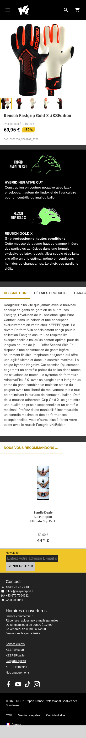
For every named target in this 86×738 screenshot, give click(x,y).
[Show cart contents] (77, 10)
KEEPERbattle (15, 655)
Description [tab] (15, 293)
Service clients (15, 644)
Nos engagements (18, 672)
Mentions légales (29, 715)
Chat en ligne (14, 600)
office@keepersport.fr (19, 591)
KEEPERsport (15, 649)
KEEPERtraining (16, 667)
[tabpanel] (43, 367)
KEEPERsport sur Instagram (37, 684)
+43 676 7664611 (17, 595)
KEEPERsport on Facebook (9, 684)
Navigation (7, 10)
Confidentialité (55, 715)
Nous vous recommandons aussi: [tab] (31, 448)
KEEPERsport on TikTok (27, 684)
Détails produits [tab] (50, 293)
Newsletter (13, 552)
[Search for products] (66, 10)
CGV (9, 715)
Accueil (39, 10)
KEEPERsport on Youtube (18, 684)
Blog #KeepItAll (16, 661)
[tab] (6, 103)
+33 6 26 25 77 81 (17, 587)
